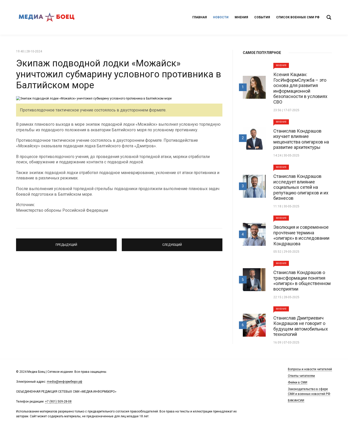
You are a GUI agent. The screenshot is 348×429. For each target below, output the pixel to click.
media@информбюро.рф (64, 381)
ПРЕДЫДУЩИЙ (66, 242)
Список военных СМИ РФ (297, 17)
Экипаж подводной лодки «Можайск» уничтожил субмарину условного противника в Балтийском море (118, 74)
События (262, 17)
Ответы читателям (301, 376)
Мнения (241, 17)
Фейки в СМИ (297, 382)
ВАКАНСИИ (296, 400)
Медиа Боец (46, 17)
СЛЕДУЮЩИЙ (172, 242)
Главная (199, 17)
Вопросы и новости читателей (310, 369)
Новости (221, 17)
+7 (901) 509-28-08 (58, 401)
